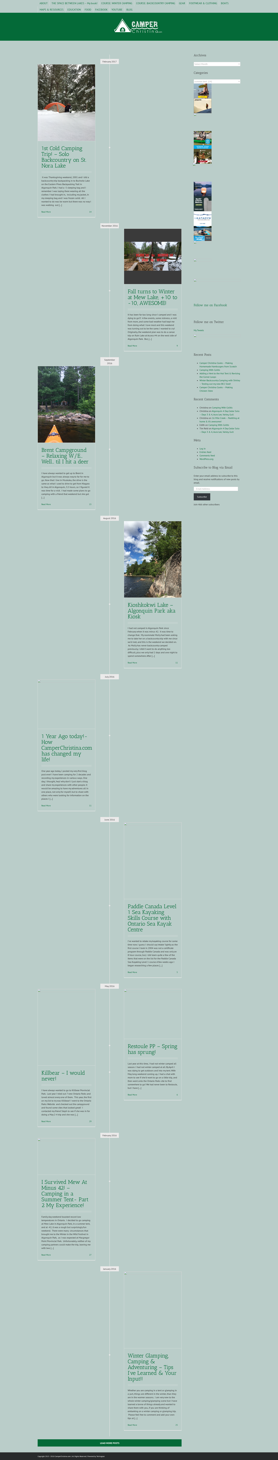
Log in (203, 448)
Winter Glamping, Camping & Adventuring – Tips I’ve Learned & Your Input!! (152, 1367)
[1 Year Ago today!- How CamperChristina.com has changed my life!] (66, 704)
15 (90, 504)
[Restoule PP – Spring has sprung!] (152, 1014)
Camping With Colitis (210, 369)
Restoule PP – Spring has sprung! (152, 1049)
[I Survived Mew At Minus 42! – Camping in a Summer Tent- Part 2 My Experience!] (66, 1156)
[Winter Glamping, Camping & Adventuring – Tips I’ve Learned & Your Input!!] (152, 1310)
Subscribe (202, 496)
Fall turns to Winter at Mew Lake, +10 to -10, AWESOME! (152, 297)
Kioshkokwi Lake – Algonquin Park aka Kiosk (151, 611)
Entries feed (205, 452)
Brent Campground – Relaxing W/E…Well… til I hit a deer (65, 456)
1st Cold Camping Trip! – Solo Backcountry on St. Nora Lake (63, 157)
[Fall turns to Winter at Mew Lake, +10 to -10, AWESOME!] (152, 256)
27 (90, 1255)
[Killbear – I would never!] (66, 1027)
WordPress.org (206, 459)
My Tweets (199, 330)
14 (90, 212)
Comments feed (207, 455)
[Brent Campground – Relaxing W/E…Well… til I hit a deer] (66, 404)
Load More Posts (109, 1443)
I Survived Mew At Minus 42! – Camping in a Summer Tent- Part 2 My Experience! (64, 1194)
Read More (46, 212)
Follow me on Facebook (210, 305)
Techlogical (100, 1456)
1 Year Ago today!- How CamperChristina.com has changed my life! (66, 748)
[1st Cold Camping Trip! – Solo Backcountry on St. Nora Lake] (66, 102)
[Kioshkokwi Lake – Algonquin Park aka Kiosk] (152, 559)
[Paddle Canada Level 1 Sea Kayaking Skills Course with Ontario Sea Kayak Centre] (152, 861)
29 (90, 1121)
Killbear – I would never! (63, 1076)
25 (176, 1425)
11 (176, 662)
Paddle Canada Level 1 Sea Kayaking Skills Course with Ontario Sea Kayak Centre (152, 918)
